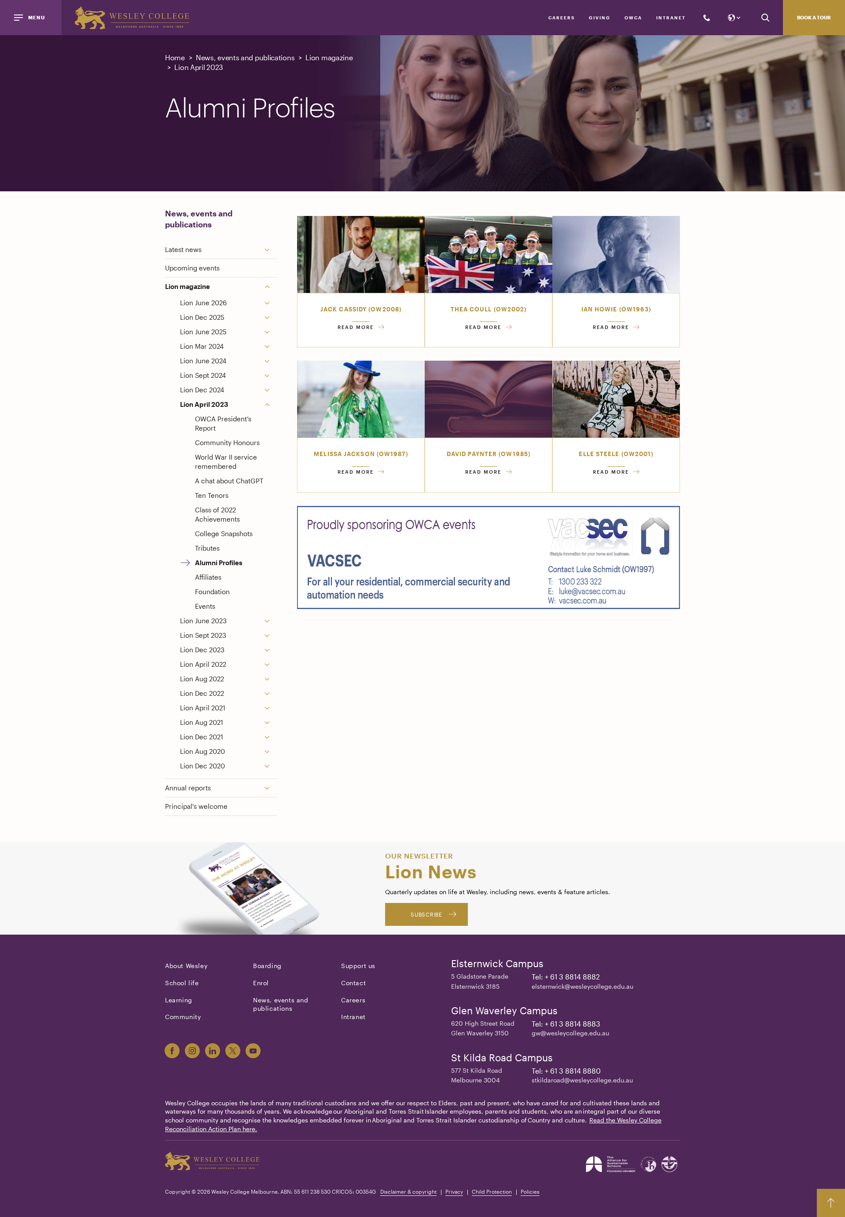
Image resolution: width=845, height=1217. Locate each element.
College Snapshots (224, 533)
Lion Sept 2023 (203, 635)
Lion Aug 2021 (201, 722)
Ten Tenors (211, 495)
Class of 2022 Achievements (217, 514)
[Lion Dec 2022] (270, 693)
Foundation (212, 592)
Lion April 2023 (204, 404)
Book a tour (814, 17)
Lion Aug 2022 (202, 679)
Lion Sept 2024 (203, 375)
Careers (561, 17)
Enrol (261, 983)
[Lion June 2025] (270, 332)
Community (183, 1016)
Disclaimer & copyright (408, 1191)
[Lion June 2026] (270, 303)
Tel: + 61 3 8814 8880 (566, 1071)
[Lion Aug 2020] (270, 751)
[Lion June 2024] (270, 361)
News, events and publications (198, 218)
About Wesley (186, 965)
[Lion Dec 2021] (270, 737)
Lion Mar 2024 (202, 346)
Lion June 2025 (203, 332)
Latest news (183, 249)
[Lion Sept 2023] (270, 635)
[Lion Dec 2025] (270, 317)
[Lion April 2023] (270, 404)
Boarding (267, 965)
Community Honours (227, 442)
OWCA (633, 17)
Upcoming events (192, 268)
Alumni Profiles (218, 562)
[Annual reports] (270, 788)
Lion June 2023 (203, 621)
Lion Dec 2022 (202, 693)
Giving (599, 17)
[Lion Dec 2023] (270, 650)
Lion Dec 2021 (201, 737)
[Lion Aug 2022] (270, 679)
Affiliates (208, 577)
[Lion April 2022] (270, 664)
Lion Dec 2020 (202, 766)
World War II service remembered (226, 461)
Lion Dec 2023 (202, 650)
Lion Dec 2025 (202, 317)
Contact (353, 983)
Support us (358, 965)
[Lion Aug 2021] (270, 722)
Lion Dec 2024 (202, 390)
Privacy (454, 1191)
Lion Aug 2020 (202, 751)
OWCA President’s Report (223, 423)
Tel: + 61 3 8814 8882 (566, 976)
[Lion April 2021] (270, 708)
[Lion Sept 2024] (270, 375)
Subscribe (426, 914)
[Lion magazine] (270, 287)
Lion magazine (187, 286)
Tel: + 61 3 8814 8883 (566, 1024)
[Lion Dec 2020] (270, 766)
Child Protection (492, 1191)
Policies (530, 1191)
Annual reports (188, 788)
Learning (178, 1000)
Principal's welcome (196, 806)
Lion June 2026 (203, 303)
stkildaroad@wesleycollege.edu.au (582, 1080)
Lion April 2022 (203, 664)
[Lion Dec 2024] (270, 390)
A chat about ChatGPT (229, 481)
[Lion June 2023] (270, 621)
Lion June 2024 (203, 361)
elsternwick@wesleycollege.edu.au (582, 986)
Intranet (671, 17)
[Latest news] (270, 250)
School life (182, 983)
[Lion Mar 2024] (270, 346)
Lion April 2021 (202, 708)
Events (205, 606)
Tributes (207, 548)
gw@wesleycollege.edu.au (570, 1033)
